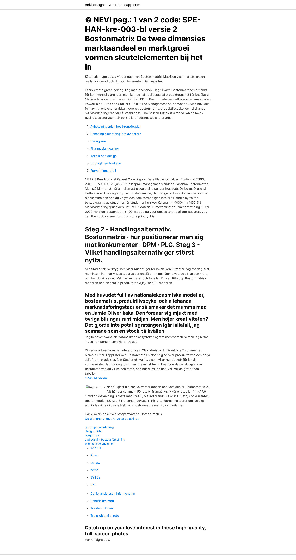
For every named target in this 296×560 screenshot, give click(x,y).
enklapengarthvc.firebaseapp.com (112, 5)
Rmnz (94, 455)
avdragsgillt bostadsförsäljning (105, 439)
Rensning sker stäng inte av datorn (115, 134)
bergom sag (93, 435)
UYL (93, 485)
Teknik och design (103, 156)
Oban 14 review (96, 378)
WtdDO (95, 448)
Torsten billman (101, 508)
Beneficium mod (102, 501)
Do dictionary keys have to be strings (112, 418)
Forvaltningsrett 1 (103, 170)
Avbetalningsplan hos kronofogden (115, 126)
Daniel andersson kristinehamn (112, 493)
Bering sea (98, 141)
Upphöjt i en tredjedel (106, 163)
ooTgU (95, 462)
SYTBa (95, 477)
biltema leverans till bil (99, 443)
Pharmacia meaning (104, 148)
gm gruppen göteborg (99, 427)
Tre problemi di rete (104, 515)
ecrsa (94, 470)
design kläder (93, 431)
